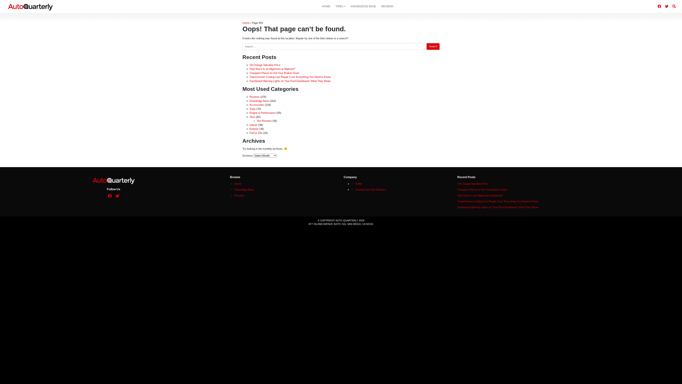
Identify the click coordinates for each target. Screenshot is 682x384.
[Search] (674, 6)
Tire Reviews (264, 120)
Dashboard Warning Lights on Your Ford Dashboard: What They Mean (290, 80)
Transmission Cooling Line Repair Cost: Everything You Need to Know (290, 76)
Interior (254, 124)
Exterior (254, 128)
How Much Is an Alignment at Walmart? (272, 68)
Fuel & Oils (256, 132)
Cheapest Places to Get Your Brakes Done (274, 72)
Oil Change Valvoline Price (265, 64)
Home (326, 6)
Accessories (257, 104)
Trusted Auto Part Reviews (370, 189)
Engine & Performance (263, 112)
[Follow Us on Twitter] (667, 6)
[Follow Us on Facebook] (659, 6)
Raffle (358, 183)
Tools (253, 108)
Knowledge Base (363, 6)
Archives (247, 155)
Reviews (387, 6)
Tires (339, 6)
